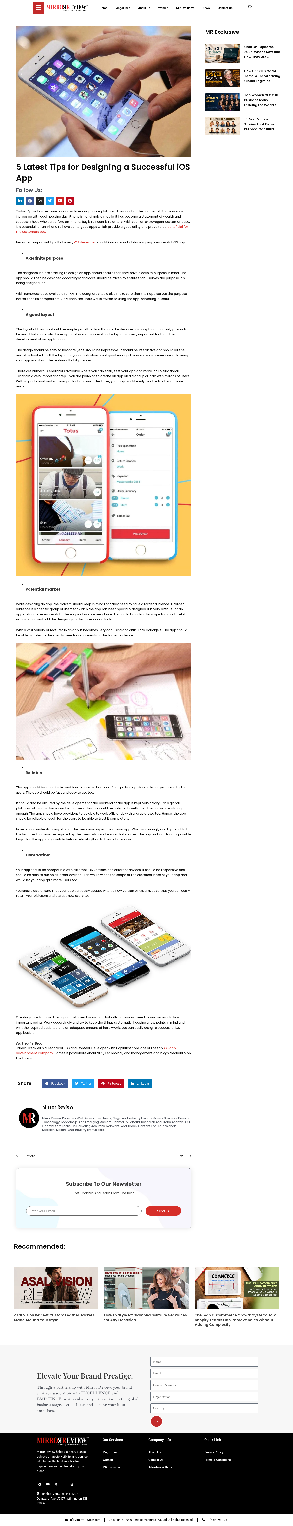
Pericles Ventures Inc (54, 1494)
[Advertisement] (235, 198)
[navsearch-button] (250, 8)
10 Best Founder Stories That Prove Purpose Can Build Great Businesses (259, 124)
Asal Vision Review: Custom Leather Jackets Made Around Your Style (54, 1317)
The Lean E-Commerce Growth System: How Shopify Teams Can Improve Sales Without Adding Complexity (235, 1320)
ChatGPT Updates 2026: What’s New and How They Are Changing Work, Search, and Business (262, 52)
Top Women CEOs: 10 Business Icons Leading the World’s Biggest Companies (261, 100)
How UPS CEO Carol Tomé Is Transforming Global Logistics (262, 76)
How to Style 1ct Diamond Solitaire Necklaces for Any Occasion (145, 1317)
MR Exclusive (222, 32)
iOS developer (85, 242)
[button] (55, 1083)
